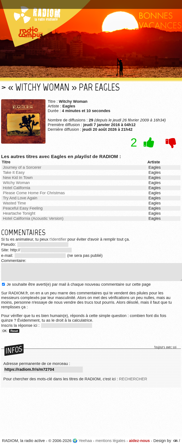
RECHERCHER (133, 379)
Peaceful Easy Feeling (23, 208)
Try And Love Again (20, 198)
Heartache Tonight (19, 213)
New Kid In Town (18, 177)
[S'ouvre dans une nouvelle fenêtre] (175, 440)
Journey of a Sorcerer (22, 167)
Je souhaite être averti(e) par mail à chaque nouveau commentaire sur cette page (78, 284)
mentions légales (110, 440)
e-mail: (7, 255)
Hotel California (16, 188)
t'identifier (57, 239)
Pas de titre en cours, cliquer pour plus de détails (47, 3)
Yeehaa (85, 440)
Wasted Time (14, 203)
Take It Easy (14, 172)
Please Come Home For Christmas (34, 193)
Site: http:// (10, 250)
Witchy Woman (16, 182)
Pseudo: (9, 244)
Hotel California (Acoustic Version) (33, 218)
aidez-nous (139, 440)
